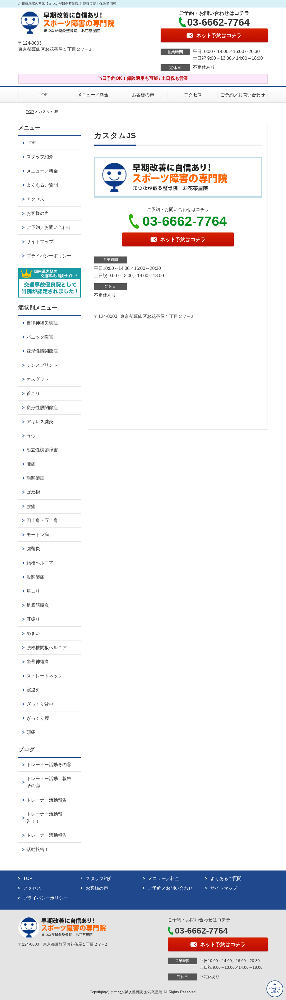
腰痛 (31, 506)
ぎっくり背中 (40, 704)
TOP (43, 94)
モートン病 (38, 534)
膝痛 (31, 464)
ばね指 (33, 492)
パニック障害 (40, 337)
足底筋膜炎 (38, 605)
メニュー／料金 (93, 94)
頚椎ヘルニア (40, 562)
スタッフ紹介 (40, 156)
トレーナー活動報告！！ (44, 818)
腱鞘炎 (33, 548)
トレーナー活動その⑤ (49, 764)
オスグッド (38, 379)
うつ (31, 435)
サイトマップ (40, 241)
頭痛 (31, 732)
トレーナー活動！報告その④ (49, 782)
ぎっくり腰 (38, 718)
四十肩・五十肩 (42, 520)
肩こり (33, 591)
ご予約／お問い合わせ (242, 94)
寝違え (33, 689)
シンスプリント (42, 365)
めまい (33, 633)
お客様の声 (143, 94)
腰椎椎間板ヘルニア (47, 647)
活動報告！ (38, 849)
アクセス (193, 94)
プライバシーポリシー (49, 255)
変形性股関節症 (42, 407)
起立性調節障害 (42, 449)
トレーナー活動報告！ (49, 800)
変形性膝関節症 (42, 351)
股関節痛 (35, 577)
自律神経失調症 (42, 322)
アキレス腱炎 (40, 421)
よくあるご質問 (42, 185)
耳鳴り (33, 619)
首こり (33, 393)
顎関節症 (35, 478)
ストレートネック (44, 675)
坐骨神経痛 (38, 661)
